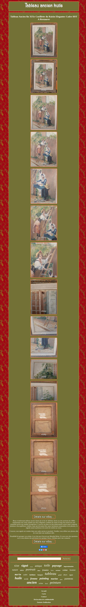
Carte (44, 594)
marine (54, 578)
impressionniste (69, 566)
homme (73, 570)
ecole (26, 579)
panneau (68, 578)
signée (71, 575)
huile (18, 578)
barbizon (32, 575)
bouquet (40, 575)
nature (15, 570)
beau (52, 570)
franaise (45, 570)
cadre (25, 575)
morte (18, 574)
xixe (16, 565)
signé (24, 565)
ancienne (58, 570)
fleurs (65, 575)
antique (38, 566)
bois (46, 583)
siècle (22, 570)
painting (44, 578)
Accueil (43, 591)
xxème (65, 570)
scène (41, 583)
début (38, 570)
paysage (57, 565)
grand (59, 575)
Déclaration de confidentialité (44, 599)
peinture (55, 582)
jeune (61, 579)
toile (47, 565)
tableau (50, 574)
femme (33, 578)
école (31, 566)
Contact (44, 596)
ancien (32, 582)
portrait (30, 569)
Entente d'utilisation (44, 602)
